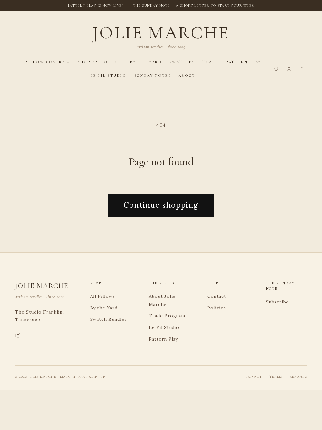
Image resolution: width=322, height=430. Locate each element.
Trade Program (167, 316)
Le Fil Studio (108, 75)
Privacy (254, 377)
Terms (275, 377)
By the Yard (146, 62)
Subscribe (277, 302)
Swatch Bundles (108, 319)
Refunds (298, 377)
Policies (216, 308)
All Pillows (102, 296)
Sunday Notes (152, 75)
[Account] (289, 69)
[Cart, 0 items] (301, 69)
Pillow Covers (45, 62)
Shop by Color (98, 62)
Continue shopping (161, 205)
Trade (210, 62)
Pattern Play (243, 62)
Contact (216, 296)
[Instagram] (18, 336)
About (186, 75)
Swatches (182, 62)
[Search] (276, 69)
